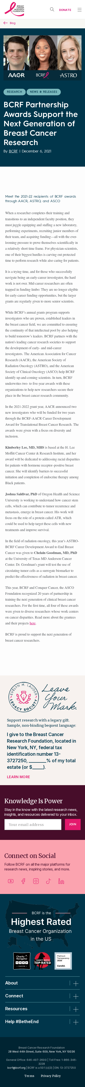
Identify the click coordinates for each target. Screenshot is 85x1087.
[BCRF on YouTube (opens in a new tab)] (11, 882)
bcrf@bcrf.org (16, 1067)
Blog (12, 23)
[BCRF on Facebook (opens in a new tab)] (23, 882)
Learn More (18, 777)
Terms (29, 1076)
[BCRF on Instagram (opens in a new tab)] (36, 882)
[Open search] (52, 9)
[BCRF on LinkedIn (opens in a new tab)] (61, 882)
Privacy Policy (51, 1076)
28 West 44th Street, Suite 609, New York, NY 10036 (41, 1051)
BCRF (13, 151)
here (33, 623)
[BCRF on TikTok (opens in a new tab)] (49, 882)
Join (72, 824)
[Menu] (79, 10)
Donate (65, 10)
